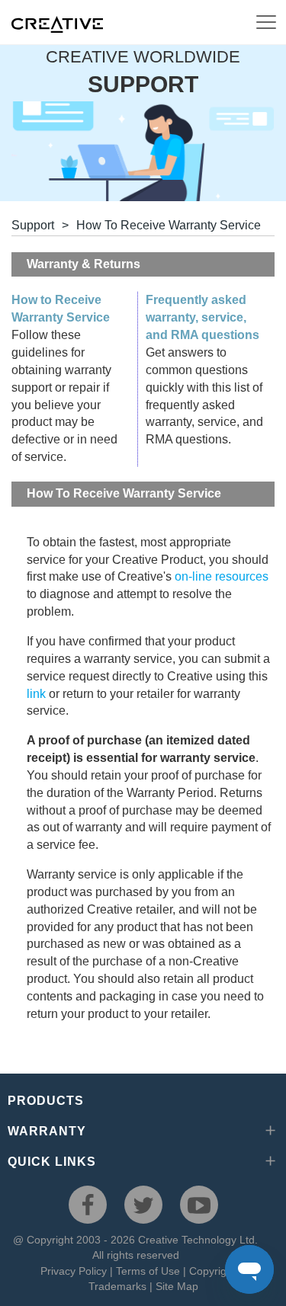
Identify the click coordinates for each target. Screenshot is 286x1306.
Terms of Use (148, 1271)
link (36, 693)
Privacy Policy (73, 1271)
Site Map (177, 1286)
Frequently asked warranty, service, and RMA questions (202, 317)
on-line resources (221, 576)
